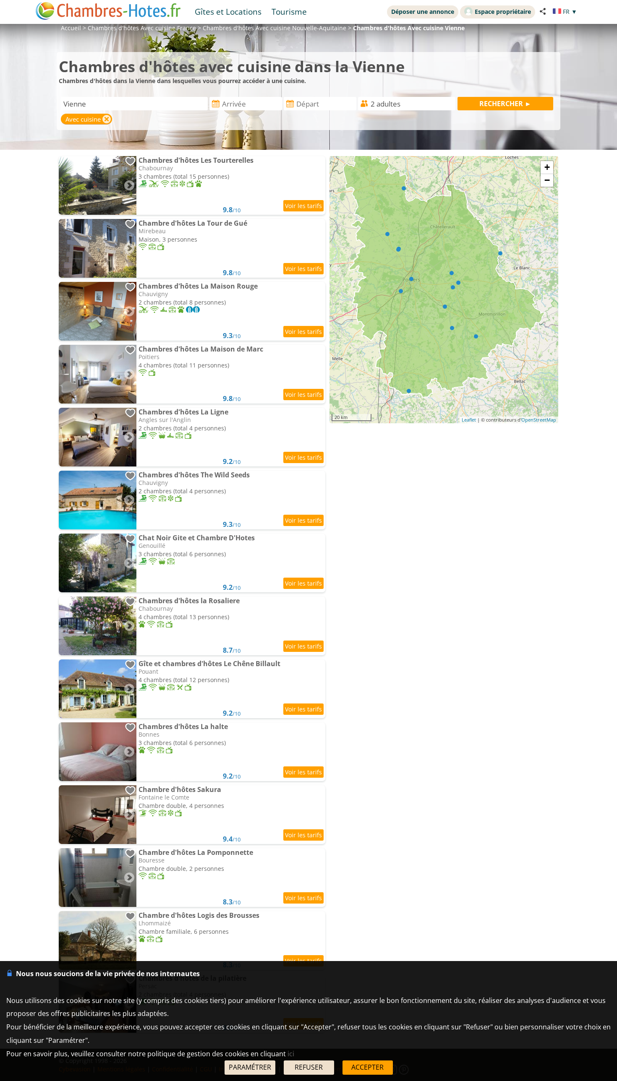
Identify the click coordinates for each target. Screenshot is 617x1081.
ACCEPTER (367, 1067)
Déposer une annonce (422, 12)
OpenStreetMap (538, 420)
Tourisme (289, 11)
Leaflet (469, 420)
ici (291, 1053)
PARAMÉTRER (250, 1067)
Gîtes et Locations (228, 11)
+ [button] (547, 167)
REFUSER (309, 1067)
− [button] (547, 180)
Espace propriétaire (503, 12)
